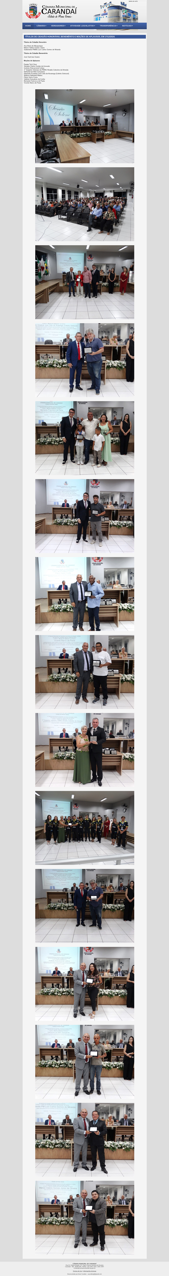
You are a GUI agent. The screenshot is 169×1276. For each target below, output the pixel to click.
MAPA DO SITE (133, 1)
